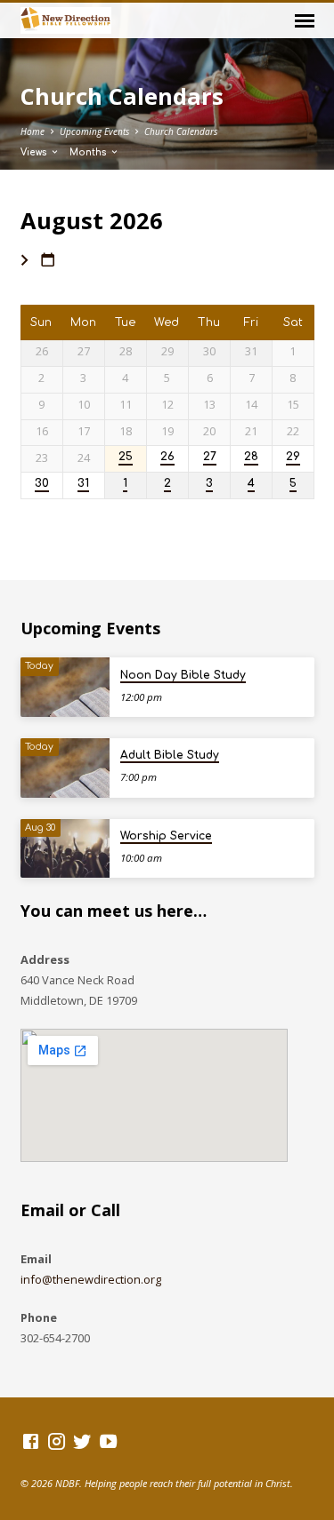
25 (125, 457)
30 (42, 483)
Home (32, 131)
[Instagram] (56, 1441)
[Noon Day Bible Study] (65, 687)
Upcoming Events (94, 131)
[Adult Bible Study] (65, 768)
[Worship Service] (65, 849)
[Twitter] (82, 1441)
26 (167, 457)
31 (83, 483)
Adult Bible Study (169, 755)
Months (89, 152)
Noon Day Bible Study (183, 675)
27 (209, 457)
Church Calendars (180, 131)
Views (35, 152)
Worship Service (166, 836)
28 (251, 457)
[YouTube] (108, 1441)
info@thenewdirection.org (90, 1279)
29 (293, 457)
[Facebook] (30, 1441)
